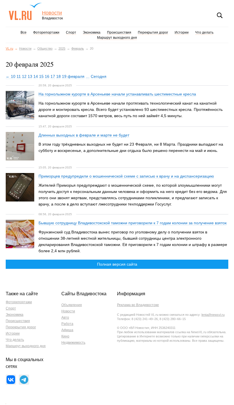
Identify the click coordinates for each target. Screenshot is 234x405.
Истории (182, 32)
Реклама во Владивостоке (138, 305)
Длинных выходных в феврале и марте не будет (84, 135)
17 (53, 76)
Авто (65, 317)
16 (47, 76)
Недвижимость (73, 343)
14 (35, 76)
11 (19, 76)
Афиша (67, 330)
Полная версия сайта (117, 264)
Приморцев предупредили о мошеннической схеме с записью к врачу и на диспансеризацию (126, 176)
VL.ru (25, 11)
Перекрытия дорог (153, 32)
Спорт (71, 32)
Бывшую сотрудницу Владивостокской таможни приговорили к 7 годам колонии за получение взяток (133, 223)
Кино (65, 336)
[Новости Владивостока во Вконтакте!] (11, 380)
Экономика (91, 32)
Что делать (204, 32)
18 (58, 76)
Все (24, 32)
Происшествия (119, 32)
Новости (52, 13)
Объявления (71, 305)
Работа (67, 324)
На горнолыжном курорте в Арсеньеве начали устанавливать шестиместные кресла (117, 94)
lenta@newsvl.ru (213, 314)
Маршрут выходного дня (117, 38)
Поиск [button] (219, 15)
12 (24, 76)
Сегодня (98, 76)
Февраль (77, 48)
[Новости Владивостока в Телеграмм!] (24, 380)
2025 (61, 48)
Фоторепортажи (46, 32)
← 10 (10, 76)
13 (30, 76)
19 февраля (73, 76)
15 (41, 76)
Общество (45, 48)
